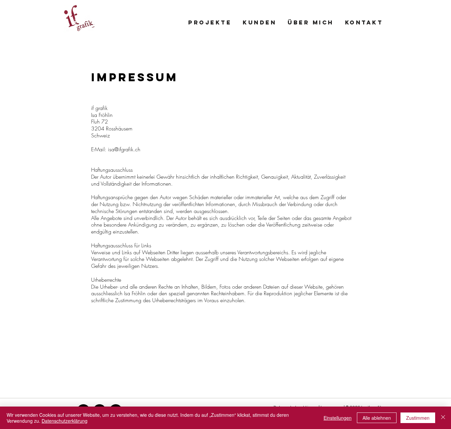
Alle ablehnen (377, 417)
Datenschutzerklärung (64, 420)
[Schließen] (443, 418)
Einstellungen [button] (338, 417)
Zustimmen (418, 417)
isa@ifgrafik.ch (124, 149)
